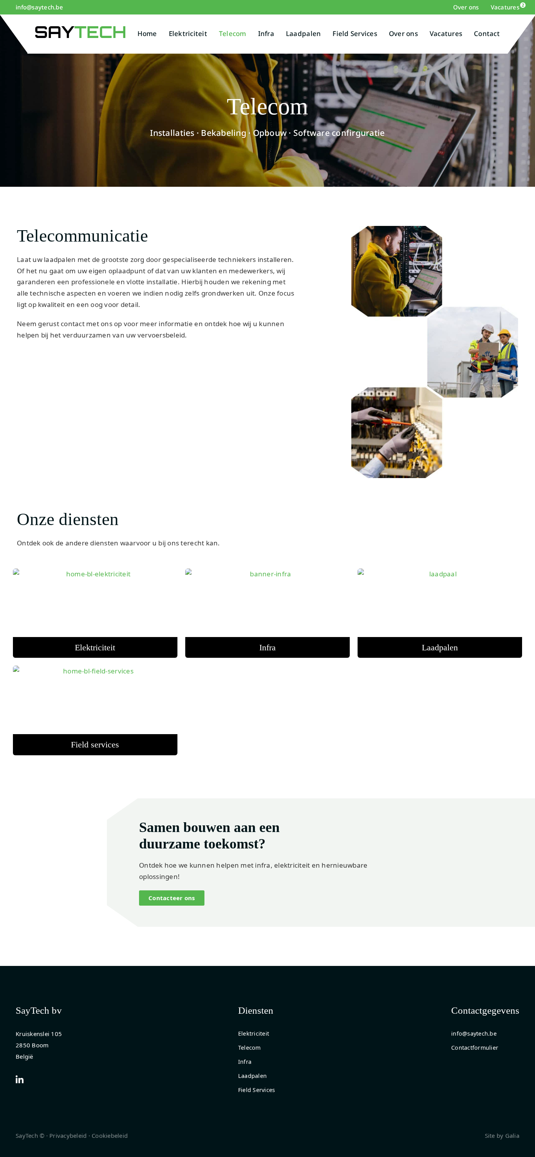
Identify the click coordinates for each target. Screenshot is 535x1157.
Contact (487, 33)
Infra (266, 33)
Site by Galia (502, 1135)
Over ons (466, 7)
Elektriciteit (188, 33)
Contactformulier (474, 1047)
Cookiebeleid (110, 1135)
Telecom (232, 33)
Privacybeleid (68, 1135)
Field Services (355, 33)
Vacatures (505, 7)
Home (147, 33)
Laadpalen (303, 33)
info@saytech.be (39, 7)
